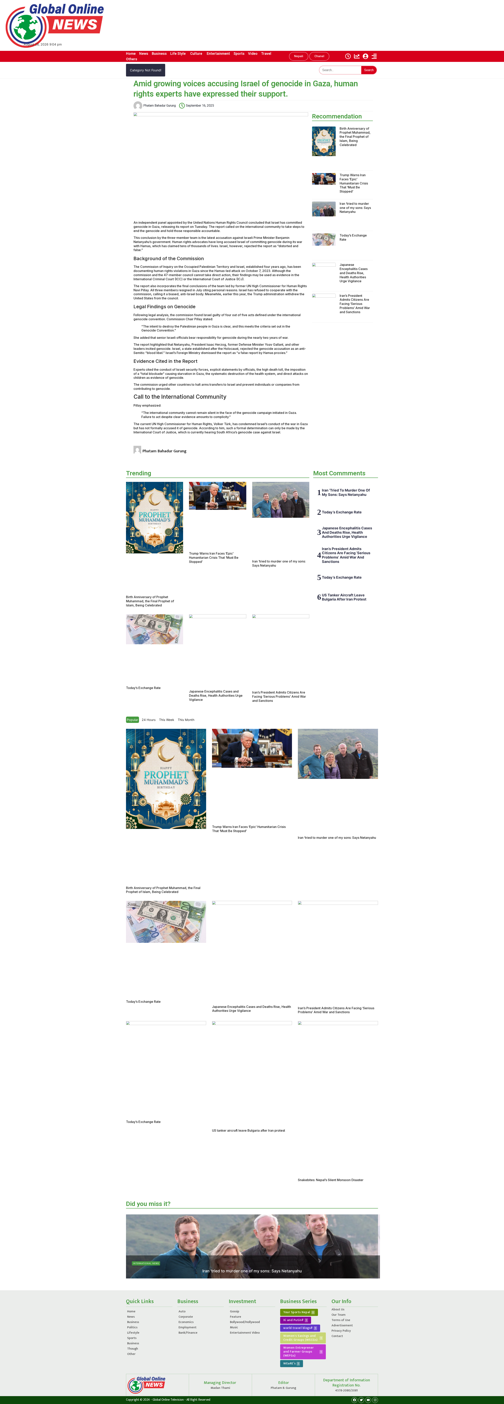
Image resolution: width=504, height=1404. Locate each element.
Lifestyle (133, 1332)
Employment (187, 1327)
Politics (132, 1327)
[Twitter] (361, 1400)
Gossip (234, 1311)
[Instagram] (375, 1400)
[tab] (132, 720)
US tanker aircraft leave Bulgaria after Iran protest (344, 597)
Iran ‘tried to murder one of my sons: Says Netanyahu (355, 208)
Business (133, 1322)
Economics (186, 1322)
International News (146, 1263)
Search (369, 70)
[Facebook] (354, 1400)
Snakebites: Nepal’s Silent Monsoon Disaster (330, 1180)
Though (132, 1348)
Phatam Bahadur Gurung (240, 1277)
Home (131, 1311)
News (131, 1316)
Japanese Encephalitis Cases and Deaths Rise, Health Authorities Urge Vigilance (354, 273)
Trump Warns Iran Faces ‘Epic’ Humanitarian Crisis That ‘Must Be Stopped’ (354, 183)
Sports (131, 1338)
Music (234, 1327)
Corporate (186, 1316)
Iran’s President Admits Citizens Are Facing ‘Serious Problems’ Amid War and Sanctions (355, 304)
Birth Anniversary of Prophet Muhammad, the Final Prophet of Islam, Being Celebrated (355, 137)
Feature (235, 1316)
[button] (298, 56)
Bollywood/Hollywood (245, 1322)
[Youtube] (368, 1400)
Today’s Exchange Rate (143, 688)
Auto (182, 1311)
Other (131, 1354)
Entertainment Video (245, 1332)
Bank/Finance (188, 1332)
